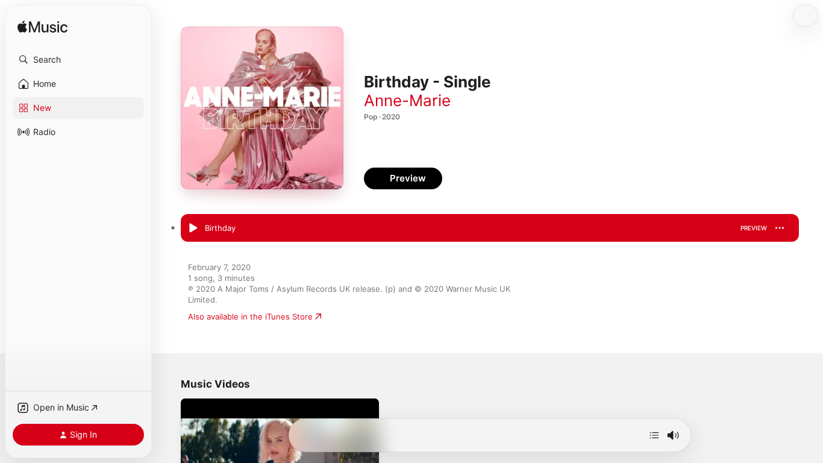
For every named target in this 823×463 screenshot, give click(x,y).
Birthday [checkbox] (220, 228)
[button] (78, 59)
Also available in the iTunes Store (250, 316)
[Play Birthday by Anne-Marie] (193, 228)
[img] (42, 27)
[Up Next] (654, 435)
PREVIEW (753, 228)
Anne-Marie (407, 100)
